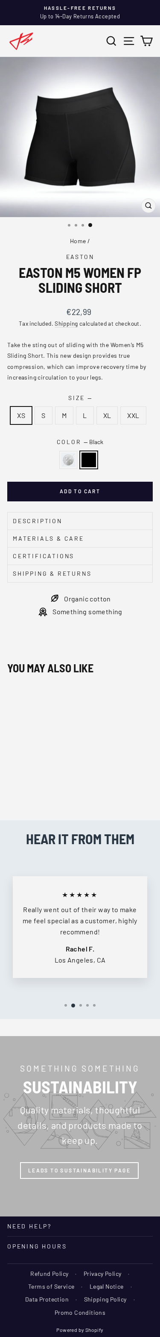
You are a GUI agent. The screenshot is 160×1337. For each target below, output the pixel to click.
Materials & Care (48, 538)
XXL (133, 415)
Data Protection (47, 1299)
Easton (80, 256)
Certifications (43, 556)
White (68, 459)
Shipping (66, 323)
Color (80, 441)
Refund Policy (49, 1273)
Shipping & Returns (52, 573)
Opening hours (37, 1246)
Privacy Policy (103, 1273)
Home (78, 240)
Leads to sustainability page (79, 1170)
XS (21, 415)
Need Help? (29, 1226)
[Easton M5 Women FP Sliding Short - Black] (22, 790)
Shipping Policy (105, 1299)
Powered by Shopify (79, 1330)
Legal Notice (107, 1286)
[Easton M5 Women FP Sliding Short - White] (12, 790)
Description (37, 520)
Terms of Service (51, 1286)
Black (88, 459)
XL (107, 415)
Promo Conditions (80, 1312)
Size (80, 397)
